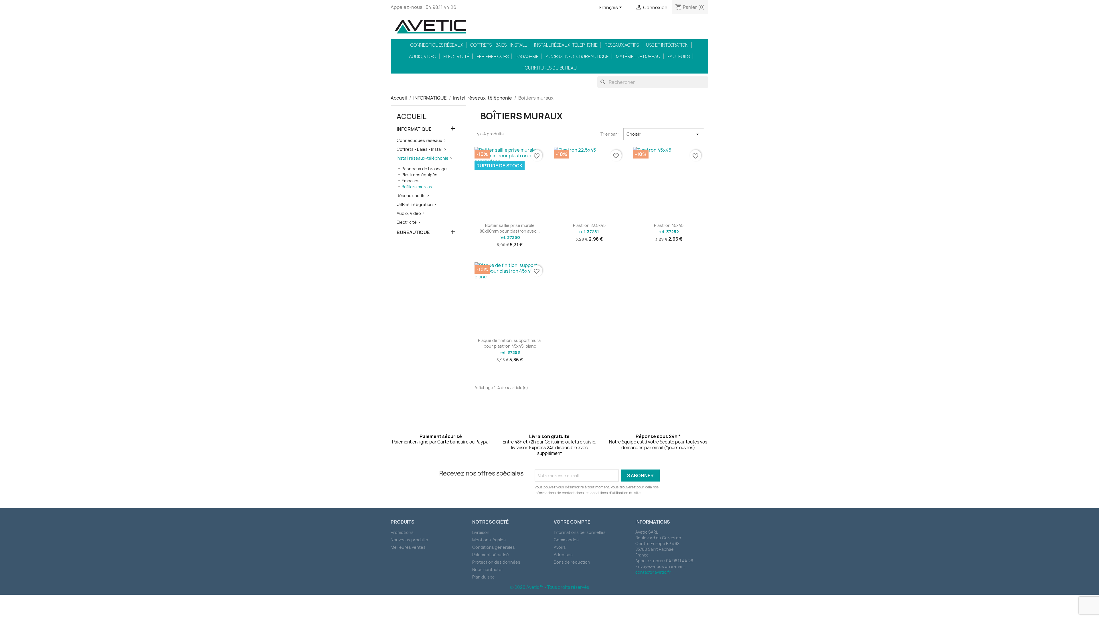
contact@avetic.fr (653, 572)
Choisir (663, 134)
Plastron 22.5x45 (589, 225)
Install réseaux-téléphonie (566, 45)
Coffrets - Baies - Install (498, 45)
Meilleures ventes (408, 547)
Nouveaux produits (409, 539)
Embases (411, 180)
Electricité (456, 56)
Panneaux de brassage (424, 168)
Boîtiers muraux (417, 186)
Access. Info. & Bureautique (577, 56)
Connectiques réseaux (436, 45)
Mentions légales (489, 539)
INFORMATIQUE (414, 129)
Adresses (563, 554)
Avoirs (560, 547)
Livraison (480, 532)
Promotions (402, 532)
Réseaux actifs (622, 45)
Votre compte (572, 522)
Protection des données (496, 562)
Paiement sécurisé (490, 554)
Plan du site (483, 577)
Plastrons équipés (419, 174)
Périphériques (493, 56)
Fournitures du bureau (550, 68)
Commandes (566, 539)
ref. (509, 237)
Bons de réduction (572, 562)
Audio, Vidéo (422, 56)
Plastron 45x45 (668, 225)
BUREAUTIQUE (413, 232)
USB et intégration (667, 45)
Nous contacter (487, 569)
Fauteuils (678, 56)
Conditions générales (493, 547)
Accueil (411, 116)
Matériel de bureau (638, 56)
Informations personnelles (580, 532)
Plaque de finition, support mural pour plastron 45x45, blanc (509, 343)
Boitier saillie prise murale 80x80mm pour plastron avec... (510, 228)
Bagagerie (527, 56)
